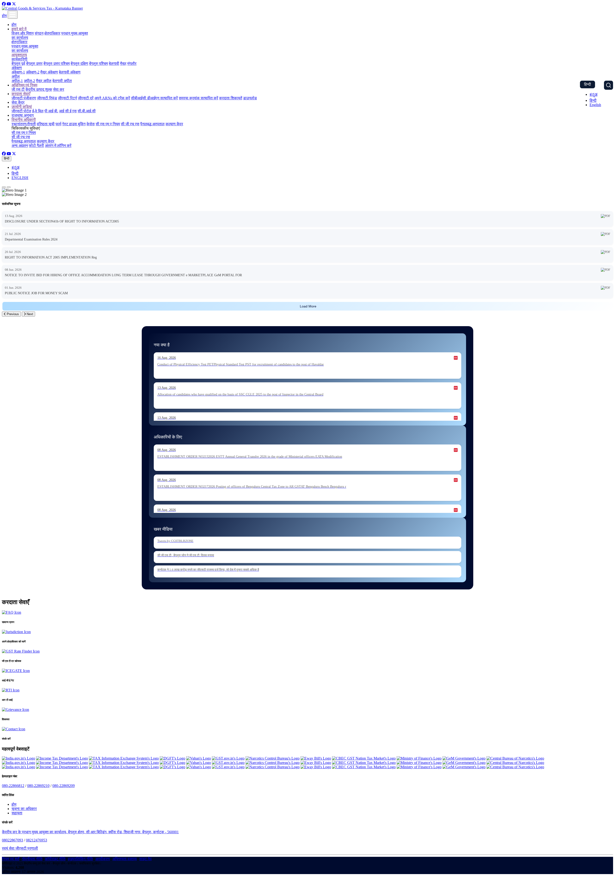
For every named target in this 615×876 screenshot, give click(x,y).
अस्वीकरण (102, 859)
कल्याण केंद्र (174, 124)
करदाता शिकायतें (230, 98)
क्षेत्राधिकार (52, 33)
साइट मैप (145, 859)
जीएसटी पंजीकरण (24, 98)
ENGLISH (20, 178)
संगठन (39, 33)
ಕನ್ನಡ (593, 94)
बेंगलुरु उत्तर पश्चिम (56, 63)
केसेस (90, 124)
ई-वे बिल (37, 111)
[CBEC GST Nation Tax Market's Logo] (364, 758)
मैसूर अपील (43, 81)
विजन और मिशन (23, 33)
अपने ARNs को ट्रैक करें (112, 98)
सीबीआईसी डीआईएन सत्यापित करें (154, 98)
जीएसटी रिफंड (47, 98)
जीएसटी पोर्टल (21, 111)
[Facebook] (4, 4)
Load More (308, 306)
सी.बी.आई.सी (87, 111)
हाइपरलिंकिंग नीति (80, 859)
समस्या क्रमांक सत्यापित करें (198, 98)
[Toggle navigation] (13, 15)
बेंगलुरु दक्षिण (79, 63)
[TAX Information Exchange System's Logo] (124, 758)
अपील (16, 76)
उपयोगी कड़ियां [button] (22, 107)
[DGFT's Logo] (172, 758)
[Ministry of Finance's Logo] (419, 758)
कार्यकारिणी (19, 59)
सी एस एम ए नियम (108, 124)
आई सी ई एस (68, 111)
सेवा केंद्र (18, 102)
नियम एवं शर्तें (10, 859)
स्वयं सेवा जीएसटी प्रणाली (20, 848)
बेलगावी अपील (62, 81)
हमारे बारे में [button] (19, 29)
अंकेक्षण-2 (32, 72)
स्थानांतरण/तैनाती (24, 124)
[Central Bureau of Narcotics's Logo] (515, 758)
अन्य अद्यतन (20, 146)
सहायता (17, 813)
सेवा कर (58, 89)
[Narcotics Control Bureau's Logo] (273, 758)
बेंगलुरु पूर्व (18, 63)
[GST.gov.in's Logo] (228, 758)
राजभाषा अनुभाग (23, 115)
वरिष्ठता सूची (46, 124)
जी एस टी (18, 89)
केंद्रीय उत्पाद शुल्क (38, 89)
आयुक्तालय (19, 55)
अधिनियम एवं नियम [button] (24, 85)
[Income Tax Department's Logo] (62, 758)
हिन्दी (587, 84)
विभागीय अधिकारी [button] (24, 120)
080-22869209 (63, 786)
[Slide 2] (9, 187)
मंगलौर (131, 63)
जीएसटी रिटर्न (67, 98)
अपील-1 (17, 81)
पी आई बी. (51, 111)
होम (4, 16)
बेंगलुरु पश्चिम (98, 63)
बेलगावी (114, 63)
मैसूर (123, 63)
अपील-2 (29, 81)
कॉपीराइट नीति (55, 859)
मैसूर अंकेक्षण (49, 72)
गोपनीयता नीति (32, 859)
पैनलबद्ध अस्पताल (152, 124)
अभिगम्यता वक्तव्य (124, 859)
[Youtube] (9, 4)
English (595, 105)
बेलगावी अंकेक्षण (69, 72)
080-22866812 (13, 786)
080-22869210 (38, 786)
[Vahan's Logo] (198, 758)
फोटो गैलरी (36, 146)
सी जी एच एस (130, 124)
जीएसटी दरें (85, 98)
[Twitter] (14, 4)
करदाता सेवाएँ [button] (21, 94)
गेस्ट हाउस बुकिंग (74, 124)
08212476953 (36, 840)
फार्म (58, 124)
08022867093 (12, 840)
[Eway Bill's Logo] (316, 758)
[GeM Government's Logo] (464, 758)
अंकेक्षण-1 (18, 72)
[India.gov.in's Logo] (18, 758)
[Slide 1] (4, 187)
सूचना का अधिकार (24, 809)
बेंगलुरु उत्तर (34, 63)
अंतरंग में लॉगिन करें (58, 146)
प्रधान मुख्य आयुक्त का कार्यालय (25, 48)
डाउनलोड (250, 98)
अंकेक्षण (17, 68)
